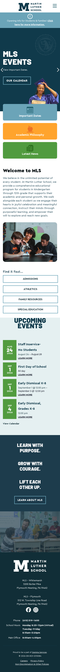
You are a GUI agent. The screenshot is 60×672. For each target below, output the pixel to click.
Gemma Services (39, 652)
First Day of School (32, 366)
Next (58, 70)
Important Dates (30, 116)
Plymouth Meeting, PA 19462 (32, 588)
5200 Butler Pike (32, 584)
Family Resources (30, 299)
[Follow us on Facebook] (28, 611)
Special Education (30, 309)
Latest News (30, 154)
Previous (2, 70)
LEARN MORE (25, 358)
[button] (54, 6)
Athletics (30, 289)
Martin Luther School (30, 7)
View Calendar (11, 423)
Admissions (30, 278)
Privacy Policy (37, 661)
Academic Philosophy (30, 135)
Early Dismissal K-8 (32, 383)
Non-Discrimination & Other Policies (32, 664)
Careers (24, 661)
